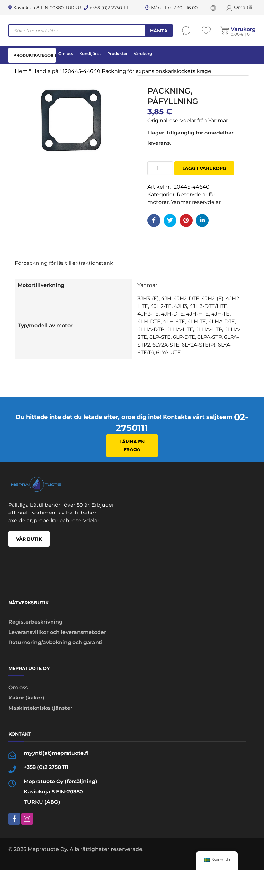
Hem (21, 71)
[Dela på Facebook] (153, 220)
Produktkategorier (35, 55)
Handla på (45, 71)
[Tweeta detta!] (170, 220)
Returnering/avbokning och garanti (55, 642)
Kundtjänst (90, 53)
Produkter (117, 53)
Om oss (65, 53)
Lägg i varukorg (204, 168)
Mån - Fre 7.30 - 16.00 (174, 8)
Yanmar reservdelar (196, 202)
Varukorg (243, 29)
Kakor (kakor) (26, 698)
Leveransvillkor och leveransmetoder (57, 632)
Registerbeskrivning (35, 622)
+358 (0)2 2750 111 (108, 8)
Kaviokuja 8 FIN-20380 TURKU (46, 8)
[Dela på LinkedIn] (202, 220)
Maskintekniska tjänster (40, 708)
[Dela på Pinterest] (186, 220)
